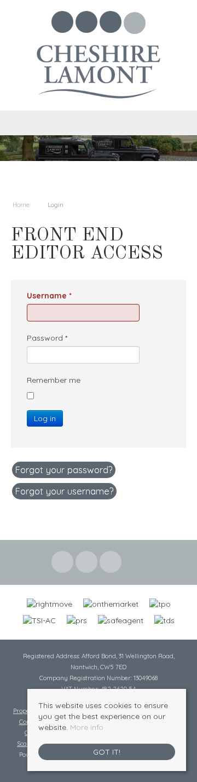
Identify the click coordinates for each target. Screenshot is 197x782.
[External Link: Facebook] (63, 23)
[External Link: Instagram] (112, 23)
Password (47, 338)
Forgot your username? (64, 491)
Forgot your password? (64, 469)
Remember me (53, 380)
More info (86, 727)
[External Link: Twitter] (88, 23)
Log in (45, 418)
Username (49, 296)
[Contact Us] (135, 23)
